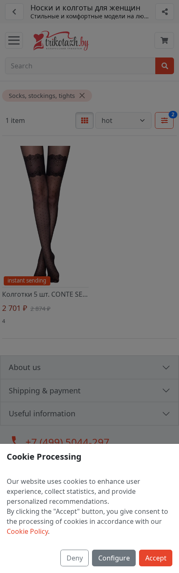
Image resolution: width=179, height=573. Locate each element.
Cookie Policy (27, 531)
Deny (75, 558)
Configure (114, 558)
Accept (156, 558)
